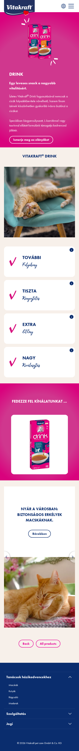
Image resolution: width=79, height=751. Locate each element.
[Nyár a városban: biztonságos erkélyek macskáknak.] (39, 592)
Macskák (13, 685)
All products (48, 644)
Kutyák (12, 691)
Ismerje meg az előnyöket (31, 140)
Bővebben (39, 534)
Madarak (13, 703)
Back (26, 644)
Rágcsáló (13, 697)
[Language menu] (63, 6)
